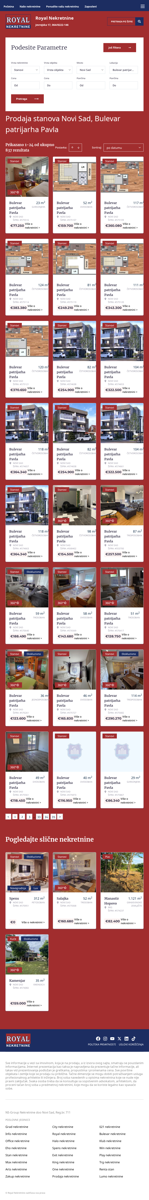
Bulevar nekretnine (112, 1134)
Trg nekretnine (109, 1162)
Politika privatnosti (102, 1044)
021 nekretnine (109, 1127)
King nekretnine (63, 1162)
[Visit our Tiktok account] (133, 1038)
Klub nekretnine (110, 1141)
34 (46, 816)
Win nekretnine (109, 1148)
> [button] (60, 817)
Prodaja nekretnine (65, 1176)
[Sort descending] (78, 147)
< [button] (8, 817)
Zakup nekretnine (17, 1176)
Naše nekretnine (30, 6)
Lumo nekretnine (111, 1176)
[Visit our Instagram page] (105, 1038)
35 (53, 816)
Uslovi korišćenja (131, 1044)
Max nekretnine (16, 1162)
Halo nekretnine (63, 1141)
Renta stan (106, 1169)
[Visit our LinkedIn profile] (126, 1038)
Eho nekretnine (16, 1148)
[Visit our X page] (119, 1038)
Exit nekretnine (62, 1155)
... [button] (34, 816)
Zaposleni (91, 6)
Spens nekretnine (64, 1148)
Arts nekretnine (16, 1169)
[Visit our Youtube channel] (112, 1038)
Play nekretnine (110, 1155)
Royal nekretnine (64, 1134)
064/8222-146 (60, 25)
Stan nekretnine (16, 1155)
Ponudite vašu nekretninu (62, 6)
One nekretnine (63, 1169)
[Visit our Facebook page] (98, 1038)
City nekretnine (62, 1127)
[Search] (139, 21)
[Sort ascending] (72, 147)
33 (39, 816)
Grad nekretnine (16, 1127)
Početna (9, 6)
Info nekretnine (16, 1134)
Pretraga (21, 98)
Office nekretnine (17, 1141)
